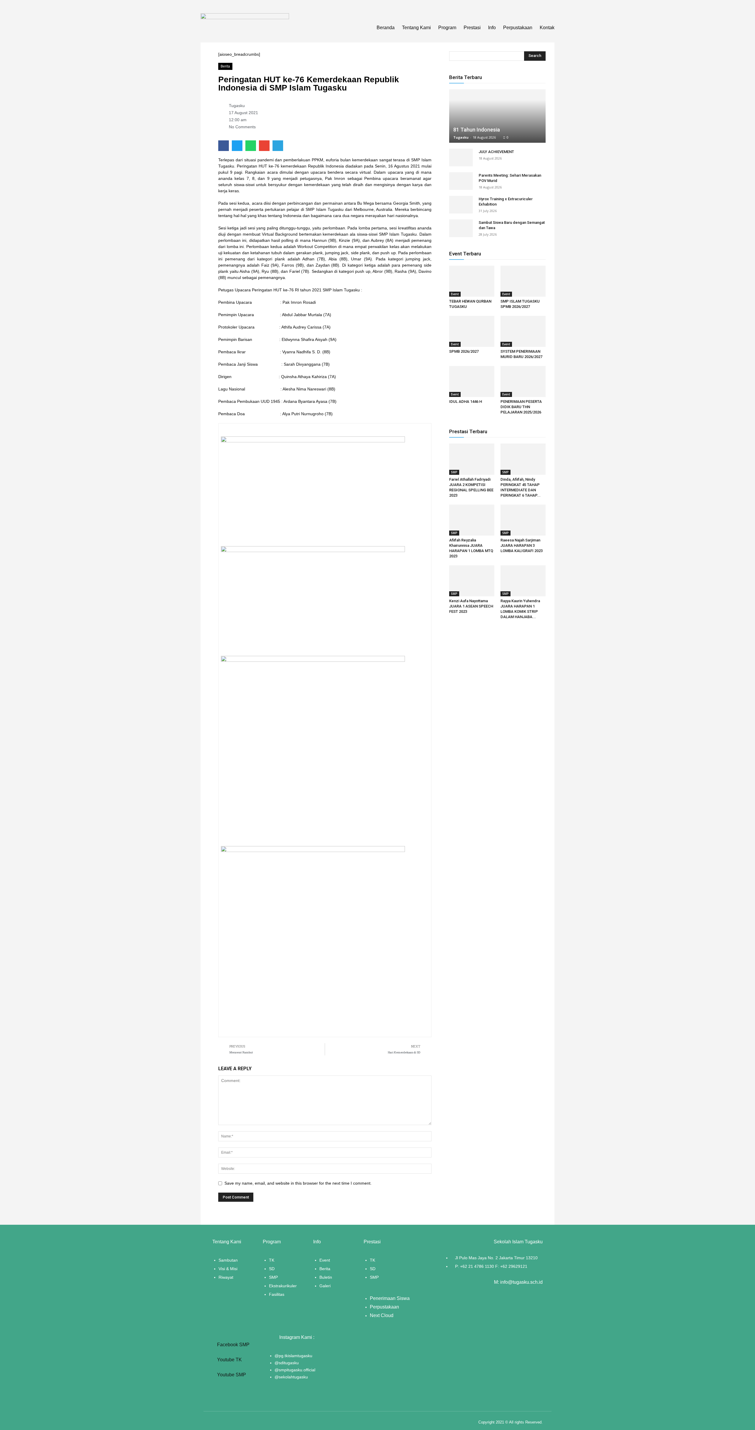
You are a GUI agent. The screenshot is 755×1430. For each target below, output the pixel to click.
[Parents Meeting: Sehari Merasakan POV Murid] (461, 181)
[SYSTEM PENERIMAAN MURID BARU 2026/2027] (523, 331)
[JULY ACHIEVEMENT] (461, 157)
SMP (454, 472)
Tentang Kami (416, 27)
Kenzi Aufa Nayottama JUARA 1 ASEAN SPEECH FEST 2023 (471, 606)
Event (455, 294)
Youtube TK (229, 1359)
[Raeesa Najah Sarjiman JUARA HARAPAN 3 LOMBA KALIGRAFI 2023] (523, 520)
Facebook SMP (233, 1344)
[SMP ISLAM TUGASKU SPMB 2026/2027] (523, 281)
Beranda (386, 27)
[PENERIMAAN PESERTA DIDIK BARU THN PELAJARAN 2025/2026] (523, 381)
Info (492, 27)
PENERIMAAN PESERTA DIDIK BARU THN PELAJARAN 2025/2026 (521, 406)
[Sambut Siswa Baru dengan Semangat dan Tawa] (461, 228)
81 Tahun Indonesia (476, 130)
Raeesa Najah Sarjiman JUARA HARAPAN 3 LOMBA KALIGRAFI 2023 (521, 545)
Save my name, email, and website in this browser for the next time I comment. (298, 1183)
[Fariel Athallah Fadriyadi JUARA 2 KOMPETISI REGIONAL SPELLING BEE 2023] (471, 459)
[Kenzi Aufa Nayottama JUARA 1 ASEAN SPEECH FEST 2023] (471, 580)
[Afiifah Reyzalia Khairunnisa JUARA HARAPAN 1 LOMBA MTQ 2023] (471, 520)
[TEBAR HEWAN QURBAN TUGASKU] (471, 281)
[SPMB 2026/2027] (471, 331)
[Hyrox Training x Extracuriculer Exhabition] (461, 205)
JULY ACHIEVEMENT (496, 152)
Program (447, 27)
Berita (225, 66)
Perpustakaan (517, 27)
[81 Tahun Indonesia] (497, 116)
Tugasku (461, 137)
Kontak (547, 27)
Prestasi (472, 27)
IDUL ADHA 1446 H (465, 401)
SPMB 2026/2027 (464, 351)
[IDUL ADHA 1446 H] (471, 381)
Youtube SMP (231, 1374)
